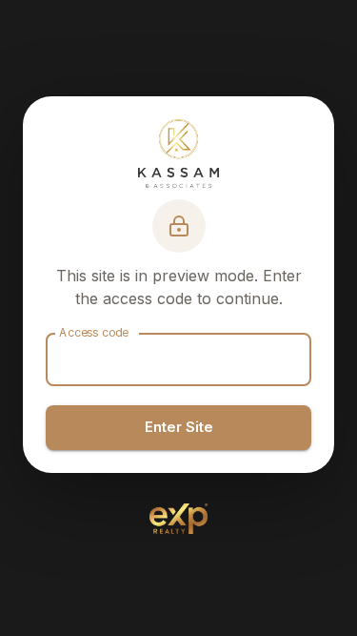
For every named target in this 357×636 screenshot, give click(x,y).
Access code (94, 332)
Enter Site (179, 427)
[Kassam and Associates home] (178, 153)
